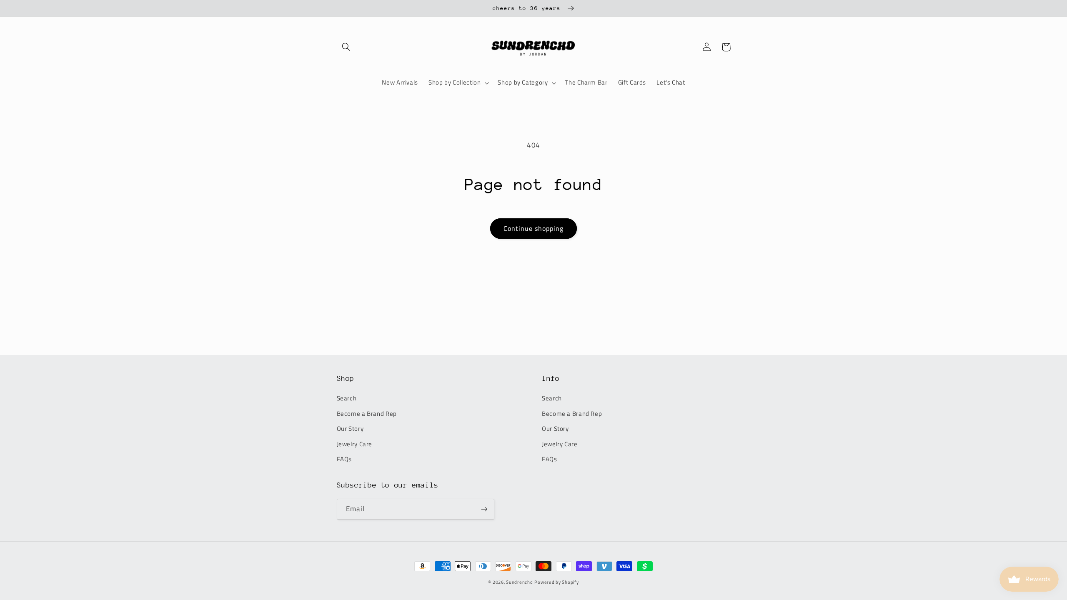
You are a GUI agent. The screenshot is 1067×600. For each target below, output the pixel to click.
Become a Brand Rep (367, 413)
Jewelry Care (355, 444)
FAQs (344, 459)
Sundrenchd (519, 582)
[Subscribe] (483, 509)
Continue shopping (533, 228)
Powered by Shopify (556, 582)
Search (347, 398)
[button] (346, 47)
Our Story (350, 428)
